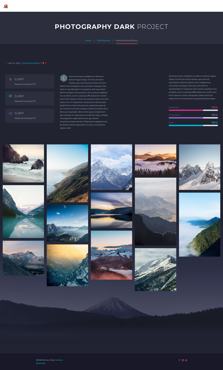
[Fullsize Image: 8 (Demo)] (111, 210)
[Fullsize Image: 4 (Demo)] (155, 159)
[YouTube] (186, 360)
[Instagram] (183, 360)
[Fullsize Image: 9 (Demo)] (155, 211)
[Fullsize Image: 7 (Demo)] (67, 223)
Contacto (209, 6)
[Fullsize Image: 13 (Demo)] (111, 255)
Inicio (151, 6)
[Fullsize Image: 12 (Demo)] (67, 265)
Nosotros (164, 6)
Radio (195, 6)
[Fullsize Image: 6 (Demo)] (23, 211)
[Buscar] (219, 5)
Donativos (181, 6)
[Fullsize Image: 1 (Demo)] (23, 163)
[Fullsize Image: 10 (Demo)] (199, 225)
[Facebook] (179, 360)
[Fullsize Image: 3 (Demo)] (111, 167)
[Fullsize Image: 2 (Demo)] (67, 173)
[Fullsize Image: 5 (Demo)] (199, 167)
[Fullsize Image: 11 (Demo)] (23, 258)
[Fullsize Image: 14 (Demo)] (155, 269)
